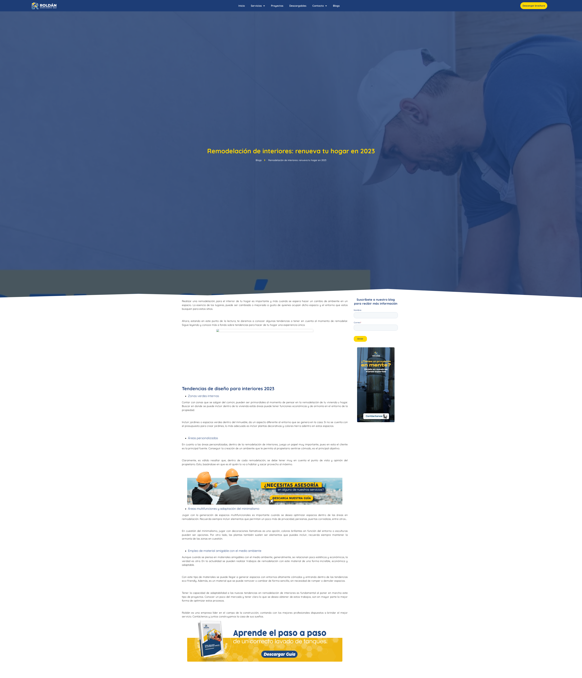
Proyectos (277, 5)
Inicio (241, 5)
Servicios (256, 5)
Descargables (297, 5)
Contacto (318, 5)
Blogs (336, 5)
